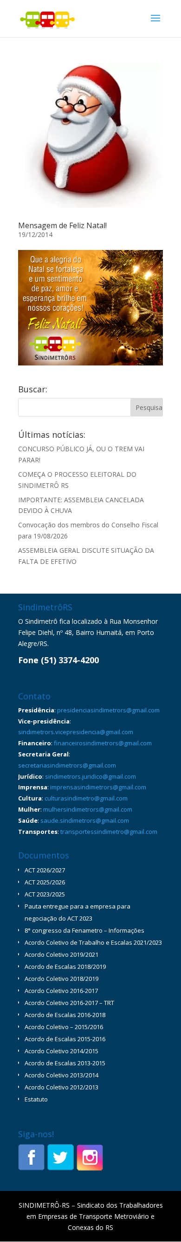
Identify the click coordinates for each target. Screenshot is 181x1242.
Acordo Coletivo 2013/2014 (61, 1075)
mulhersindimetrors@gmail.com (87, 809)
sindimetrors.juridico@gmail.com (90, 776)
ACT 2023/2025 (45, 894)
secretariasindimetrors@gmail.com (67, 765)
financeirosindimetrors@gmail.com (103, 743)
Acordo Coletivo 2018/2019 (61, 978)
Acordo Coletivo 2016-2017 (61, 990)
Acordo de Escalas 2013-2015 (65, 1063)
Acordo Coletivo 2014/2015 (61, 1051)
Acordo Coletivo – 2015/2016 (64, 1027)
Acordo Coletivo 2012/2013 (61, 1087)
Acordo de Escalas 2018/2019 (65, 966)
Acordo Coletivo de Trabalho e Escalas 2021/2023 (93, 942)
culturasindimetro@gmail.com (86, 798)
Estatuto (36, 1099)
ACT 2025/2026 (45, 882)
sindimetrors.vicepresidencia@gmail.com (75, 732)
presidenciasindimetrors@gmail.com (108, 710)
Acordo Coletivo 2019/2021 (61, 954)
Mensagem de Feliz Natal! (62, 225)
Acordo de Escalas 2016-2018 (65, 1015)
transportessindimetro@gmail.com (108, 831)
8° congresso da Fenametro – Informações (84, 930)
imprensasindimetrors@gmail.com (98, 787)
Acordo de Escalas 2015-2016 (65, 1039)
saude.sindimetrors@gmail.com (84, 820)
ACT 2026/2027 (45, 870)
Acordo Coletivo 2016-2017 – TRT (69, 1003)
